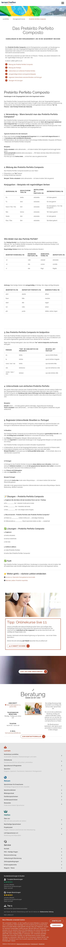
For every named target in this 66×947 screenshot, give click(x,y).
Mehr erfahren (8, 915)
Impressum (34, 944)
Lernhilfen (6, 19)
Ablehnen (42, 944)
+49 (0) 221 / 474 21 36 (12, 725)
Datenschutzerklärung (23, 944)
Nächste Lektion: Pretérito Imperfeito (17, 580)
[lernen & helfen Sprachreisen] (9, 5)
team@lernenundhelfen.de (13, 733)
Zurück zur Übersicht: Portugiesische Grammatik (20, 577)
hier (42, 339)
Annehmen (56, 925)
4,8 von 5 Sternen (13, 899)
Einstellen (56, 921)
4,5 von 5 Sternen (12, 886)
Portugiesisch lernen (19, 19)
